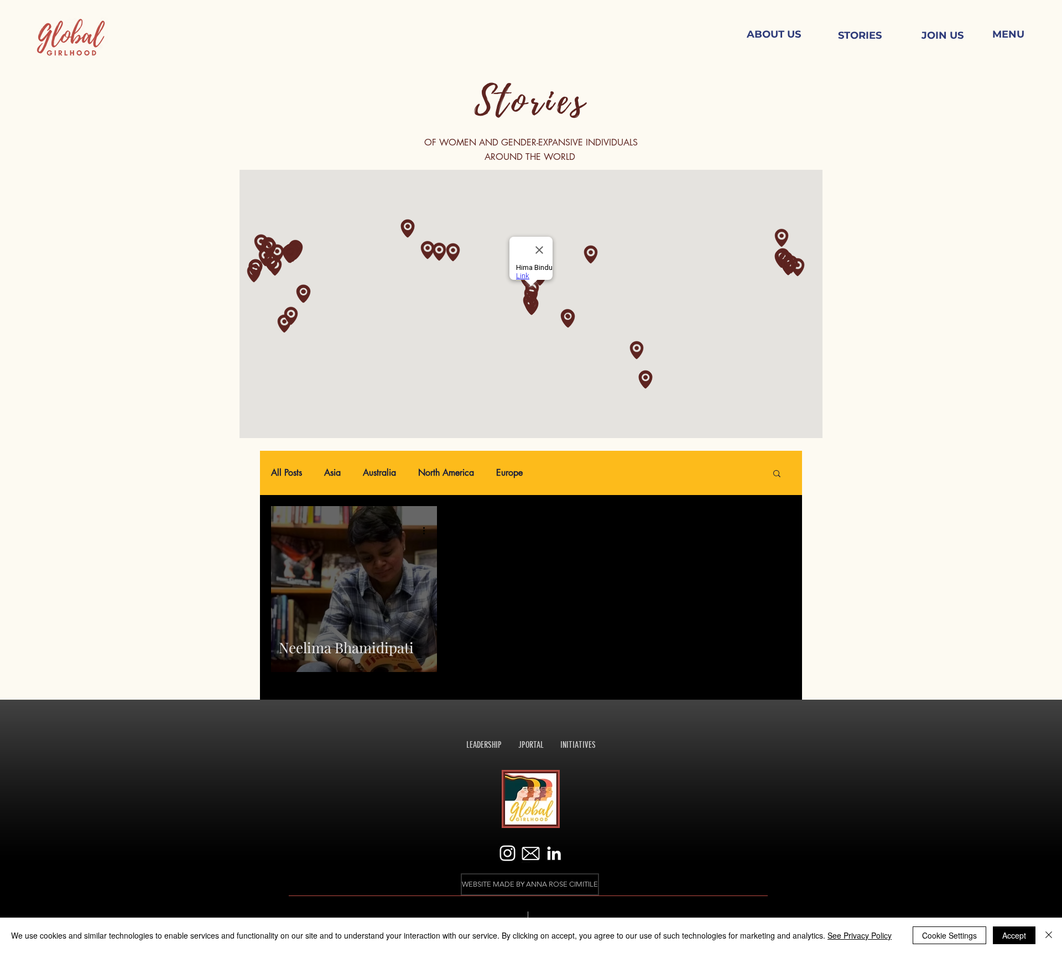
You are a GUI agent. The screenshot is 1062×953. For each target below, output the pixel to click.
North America (446, 472)
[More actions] (427, 530)
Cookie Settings (949, 935)
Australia (379, 472)
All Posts (286, 472)
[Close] (1048, 935)
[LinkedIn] (554, 853)
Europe (509, 472)
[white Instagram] (507, 853)
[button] (1008, 35)
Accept (1014, 935)
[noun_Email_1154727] (530, 853)
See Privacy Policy (859, 935)
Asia (332, 472)
